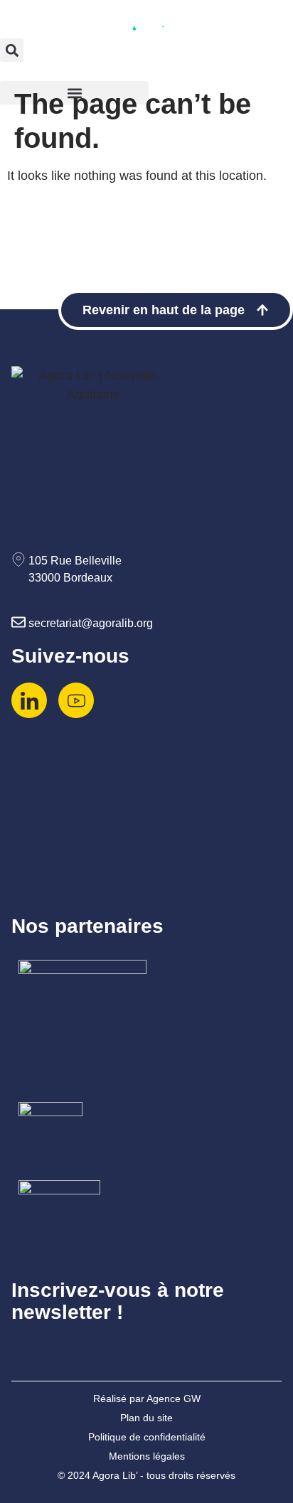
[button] (11, 50)
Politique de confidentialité (147, 1437)
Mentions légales (147, 1456)
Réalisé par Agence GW (147, 1398)
